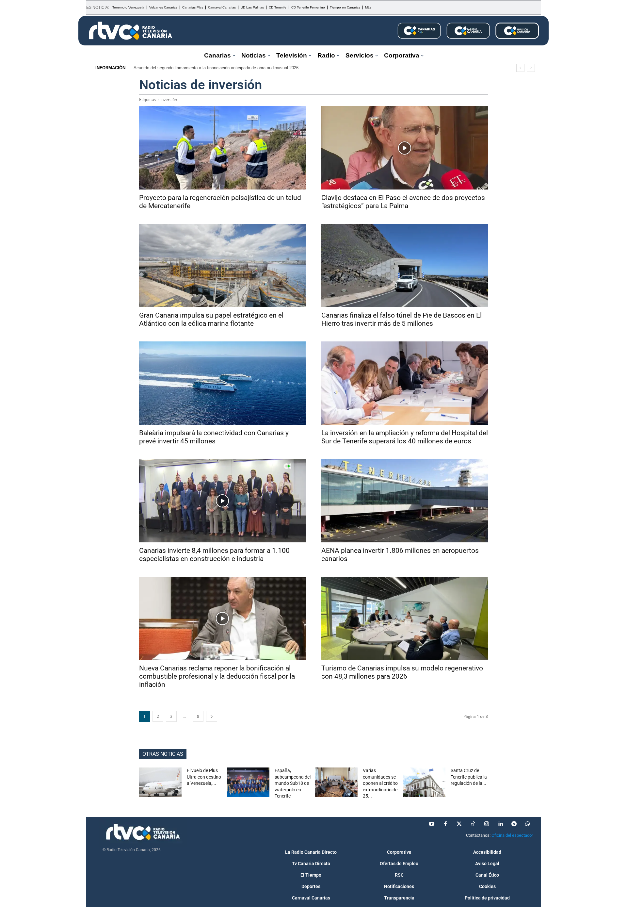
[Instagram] (486, 824)
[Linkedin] (500, 824)
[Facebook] (445, 824)
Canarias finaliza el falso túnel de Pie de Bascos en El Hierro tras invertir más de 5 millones (401, 319)
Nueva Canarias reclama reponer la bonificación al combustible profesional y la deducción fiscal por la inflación (217, 676)
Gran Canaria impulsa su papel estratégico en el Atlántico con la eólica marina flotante (211, 319)
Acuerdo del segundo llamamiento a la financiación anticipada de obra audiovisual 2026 (216, 67)
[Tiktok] (473, 824)
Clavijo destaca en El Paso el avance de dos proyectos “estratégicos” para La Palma (403, 202)
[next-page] (211, 716)
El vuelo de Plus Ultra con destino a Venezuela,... (204, 777)
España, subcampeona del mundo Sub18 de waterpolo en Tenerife (293, 783)
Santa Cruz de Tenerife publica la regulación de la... (469, 777)
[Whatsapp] (527, 824)
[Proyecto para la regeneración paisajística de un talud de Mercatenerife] (222, 148)
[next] (531, 68)
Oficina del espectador (512, 835)
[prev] (520, 68)
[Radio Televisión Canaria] (130, 30)
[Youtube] (431, 824)
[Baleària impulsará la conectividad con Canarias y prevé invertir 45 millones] (222, 383)
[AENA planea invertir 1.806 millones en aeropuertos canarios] (404, 500)
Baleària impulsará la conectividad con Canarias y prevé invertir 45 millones (214, 437)
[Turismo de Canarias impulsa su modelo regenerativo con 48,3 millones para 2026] (404, 618)
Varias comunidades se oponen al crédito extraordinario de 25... (380, 783)
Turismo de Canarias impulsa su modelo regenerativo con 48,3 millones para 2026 (402, 672)
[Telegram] (514, 824)
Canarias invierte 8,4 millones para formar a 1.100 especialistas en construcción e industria (214, 555)
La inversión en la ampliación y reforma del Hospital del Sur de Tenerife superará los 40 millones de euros (404, 437)
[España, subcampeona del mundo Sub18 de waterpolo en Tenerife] (248, 782)
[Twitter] (459, 824)
